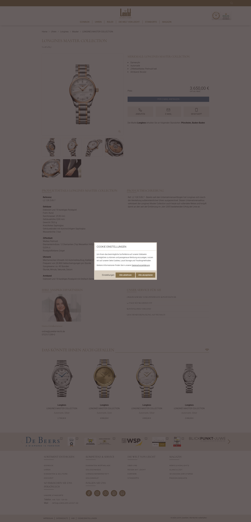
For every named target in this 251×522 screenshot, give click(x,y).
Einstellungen (108, 275)
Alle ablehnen (125, 275)
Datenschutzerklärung (141, 265)
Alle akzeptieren (145, 275)
